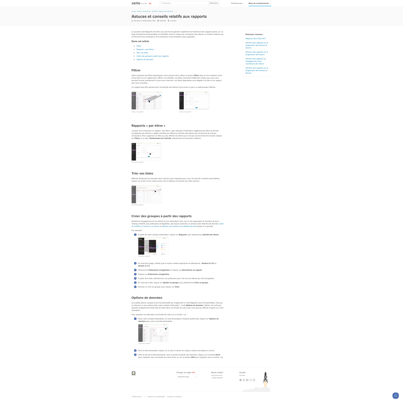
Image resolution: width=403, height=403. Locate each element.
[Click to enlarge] (194, 100)
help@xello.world (216, 375)
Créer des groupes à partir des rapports (153, 56)
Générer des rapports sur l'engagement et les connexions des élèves (255, 61)
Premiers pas (236, 3)
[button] (213, 3)
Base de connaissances (259, 3)
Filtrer (139, 46)
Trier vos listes (142, 53)
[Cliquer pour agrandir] (146, 100)
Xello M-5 (155, 11)
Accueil (133, 11)
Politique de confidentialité (156, 397)
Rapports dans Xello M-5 (166, 11)
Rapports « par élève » (146, 49)
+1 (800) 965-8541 (217, 378)
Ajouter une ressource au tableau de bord (179, 226)
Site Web (242, 375)
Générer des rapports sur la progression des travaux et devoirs (256, 45)
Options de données (145, 59)
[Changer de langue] (151, 3)
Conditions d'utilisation (174, 397)
